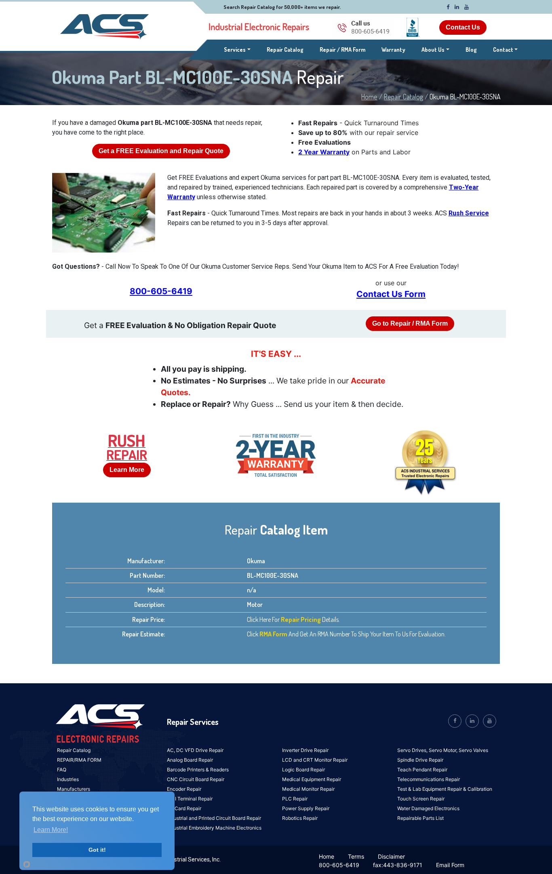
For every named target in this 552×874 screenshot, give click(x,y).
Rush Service (469, 213)
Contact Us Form (391, 294)
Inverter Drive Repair (305, 750)
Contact (503, 49)
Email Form (450, 864)
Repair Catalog (285, 49)
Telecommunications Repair (428, 779)
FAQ (61, 770)
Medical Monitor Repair (308, 789)
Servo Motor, (444, 750)
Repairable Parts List (420, 818)
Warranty (393, 49)
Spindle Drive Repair (420, 760)
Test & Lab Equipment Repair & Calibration (444, 789)
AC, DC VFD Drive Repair (195, 750)
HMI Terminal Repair (190, 799)
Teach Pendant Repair (422, 770)
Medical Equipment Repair (311, 779)
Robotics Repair (300, 818)
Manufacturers (73, 789)
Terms (356, 856)
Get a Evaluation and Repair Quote (161, 150)
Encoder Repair (184, 789)
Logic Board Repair (303, 770)
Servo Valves (473, 750)
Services (237, 49)
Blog (471, 49)
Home (369, 96)
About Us (433, 49)
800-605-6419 (161, 291)
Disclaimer (391, 856)
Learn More (127, 469)
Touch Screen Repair (421, 799)
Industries (68, 779)
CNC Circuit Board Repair (195, 779)
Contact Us (463, 27)
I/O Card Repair (184, 808)
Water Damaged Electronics (428, 808)
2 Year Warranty (324, 152)
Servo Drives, (413, 750)
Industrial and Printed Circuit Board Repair (214, 818)
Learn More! (51, 829)
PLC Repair (295, 799)
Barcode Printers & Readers (198, 770)
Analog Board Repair (190, 760)
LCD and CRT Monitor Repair (315, 760)
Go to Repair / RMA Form (410, 323)
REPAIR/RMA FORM (79, 760)
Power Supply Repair (305, 808)
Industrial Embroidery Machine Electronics (214, 828)
